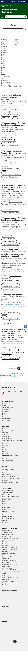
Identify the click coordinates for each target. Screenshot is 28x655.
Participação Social (7, 534)
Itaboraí (4, 444)
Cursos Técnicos (7, 471)
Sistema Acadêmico (8, 492)
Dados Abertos (6, 555)
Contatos (5, 405)
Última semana (20, 41)
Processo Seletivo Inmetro (10, 114)
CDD (3, 505)
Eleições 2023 (6, 520)
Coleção (5, 46)
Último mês (19, 43)
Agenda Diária (6, 43)
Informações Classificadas (9, 547)
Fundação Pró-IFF (7, 579)
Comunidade (6, 488)
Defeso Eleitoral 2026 (8, 522)
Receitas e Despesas (8, 540)
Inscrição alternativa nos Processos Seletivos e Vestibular (11, 97)
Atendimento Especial (8, 289)
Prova (11, 137)
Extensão (5, 417)
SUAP (4, 503)
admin (4, 105)
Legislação (5, 411)
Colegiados (5, 409)
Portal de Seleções (7, 507)
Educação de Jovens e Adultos (11, 482)
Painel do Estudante (8, 490)
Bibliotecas (5, 494)
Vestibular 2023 (6, 209)
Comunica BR (12, 1)
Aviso (4, 67)
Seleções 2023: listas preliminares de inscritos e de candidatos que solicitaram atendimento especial (13, 253)
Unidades (5, 426)
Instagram (3, 394)
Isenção (4, 207)
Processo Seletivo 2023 (9, 142)
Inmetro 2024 (6, 117)
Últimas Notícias (7, 420)
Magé (4, 449)
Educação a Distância (8, 476)
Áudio (4, 44)
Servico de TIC (6, 86)
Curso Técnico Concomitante (11, 174)
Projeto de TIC (6, 82)
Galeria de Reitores (7, 407)
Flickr (21, 391)
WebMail (4, 502)
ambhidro (5, 606)
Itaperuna (5, 446)
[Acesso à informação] (17, 641)
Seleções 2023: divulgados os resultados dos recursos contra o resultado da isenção (13, 187)
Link (4, 59)
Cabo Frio (5, 432)
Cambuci (5, 434)
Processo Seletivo (15, 109)
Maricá (4, 451)
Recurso (22, 204)
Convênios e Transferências (10, 538)
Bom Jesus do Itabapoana (9, 431)
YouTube (9, 391)
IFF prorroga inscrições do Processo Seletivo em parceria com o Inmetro (13, 153)
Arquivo (4, 56)
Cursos (4, 466)
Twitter (3, 391)
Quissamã (5, 453)
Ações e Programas (8, 532)
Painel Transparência (8, 568)
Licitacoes (5, 80)
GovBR (3, 1)
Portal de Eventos (7, 509)
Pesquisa (5, 415)
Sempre (18, 44)
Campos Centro (6, 436)
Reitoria (4, 429)
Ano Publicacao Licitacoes (4, 63)
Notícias (5, 69)
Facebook (15, 391)
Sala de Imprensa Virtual (9, 518)
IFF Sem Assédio (7, 516)
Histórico (4, 404)
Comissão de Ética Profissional (11, 570)
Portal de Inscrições (8, 511)
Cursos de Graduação (8, 473)
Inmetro (4, 177)
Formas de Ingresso (8, 469)
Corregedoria (6, 515)
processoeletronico (9, 591)
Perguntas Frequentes (8, 553)
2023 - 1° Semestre (7, 283)
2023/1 (17, 283)
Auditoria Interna (7, 536)
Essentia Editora (6, 418)
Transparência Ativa (8, 581)
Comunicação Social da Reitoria (11, 133)
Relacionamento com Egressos (11, 496)
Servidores (5, 545)
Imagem (5, 57)
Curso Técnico (14, 177)
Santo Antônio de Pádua (9, 459)
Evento (4, 50)
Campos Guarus (7, 438)
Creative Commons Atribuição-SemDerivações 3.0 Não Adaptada (11, 376)
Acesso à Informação (9, 528)
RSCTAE (4, 622)
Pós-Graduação (6, 474)
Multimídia (5, 84)
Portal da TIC (6, 500)
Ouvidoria (5, 513)
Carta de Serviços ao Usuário (10, 577)
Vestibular (5, 112)
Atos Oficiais (5, 575)
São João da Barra (7, 460)
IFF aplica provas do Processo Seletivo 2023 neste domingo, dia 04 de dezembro (13, 125)
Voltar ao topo (12, 368)
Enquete (5, 71)
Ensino (15, 117)
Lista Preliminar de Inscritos (10, 286)
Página (4, 48)
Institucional (5, 530)
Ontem (18, 39)
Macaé (4, 447)
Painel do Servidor (7, 498)
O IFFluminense (7, 401)
